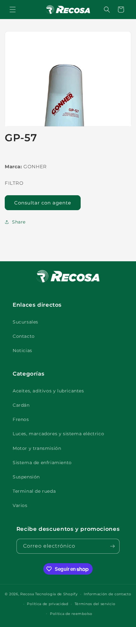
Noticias (22, 350)
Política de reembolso (71, 613)
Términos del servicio (95, 604)
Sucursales (25, 322)
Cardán (21, 405)
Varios (20, 505)
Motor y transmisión (37, 448)
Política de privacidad (47, 604)
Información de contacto (107, 594)
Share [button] (19, 222)
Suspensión (26, 477)
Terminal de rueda (34, 491)
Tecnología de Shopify (56, 594)
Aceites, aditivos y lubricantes (48, 391)
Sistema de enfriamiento (42, 462)
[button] (13, 10)
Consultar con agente (42, 203)
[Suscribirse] (112, 546)
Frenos (21, 419)
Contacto (24, 336)
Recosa (27, 594)
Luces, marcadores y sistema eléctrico (58, 434)
